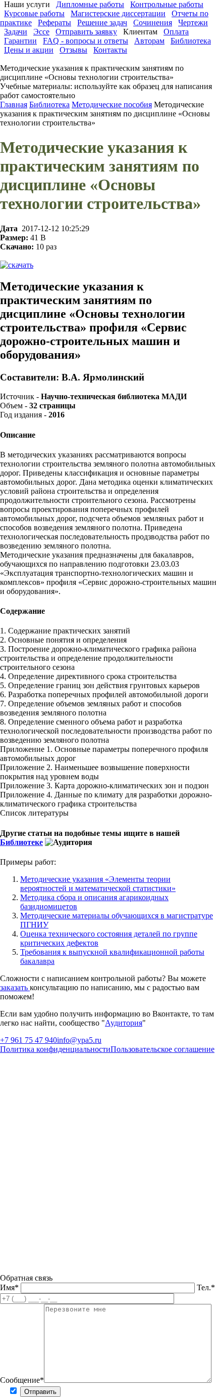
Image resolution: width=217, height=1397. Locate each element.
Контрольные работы (166, 4)
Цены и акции (28, 50)
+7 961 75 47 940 (28, 1040)
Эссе (41, 31)
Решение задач (102, 22)
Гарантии (20, 40)
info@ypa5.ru (79, 1040)
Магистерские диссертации (118, 13)
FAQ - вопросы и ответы (85, 40)
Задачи (15, 31)
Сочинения (152, 22)
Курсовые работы (34, 13)
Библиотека (191, 40)
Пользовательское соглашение (162, 1049)
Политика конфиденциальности (55, 1049)
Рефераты (54, 22)
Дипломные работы (90, 4)
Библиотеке (21, 842)
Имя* (10, 1287)
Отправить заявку (86, 31)
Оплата (176, 31)
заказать (15, 987)
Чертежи (193, 22)
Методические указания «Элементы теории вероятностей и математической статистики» (98, 884)
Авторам (149, 40)
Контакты (110, 50)
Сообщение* (22, 1380)
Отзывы (73, 50)
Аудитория (123, 1023)
